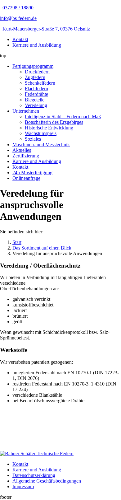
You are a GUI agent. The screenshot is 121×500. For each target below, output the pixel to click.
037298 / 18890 (18, 7)
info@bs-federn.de (18, 18)
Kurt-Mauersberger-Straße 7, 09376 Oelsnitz (46, 28)
